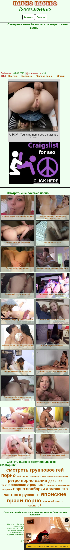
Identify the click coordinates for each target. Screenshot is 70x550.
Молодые (26, 76)
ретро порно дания (27, 480)
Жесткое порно (44, 76)
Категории (28, 17)
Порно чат (41, 17)
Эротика (12, 76)
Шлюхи (61, 76)
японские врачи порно (36, 497)
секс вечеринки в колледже (55, 476)
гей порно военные (29, 476)
